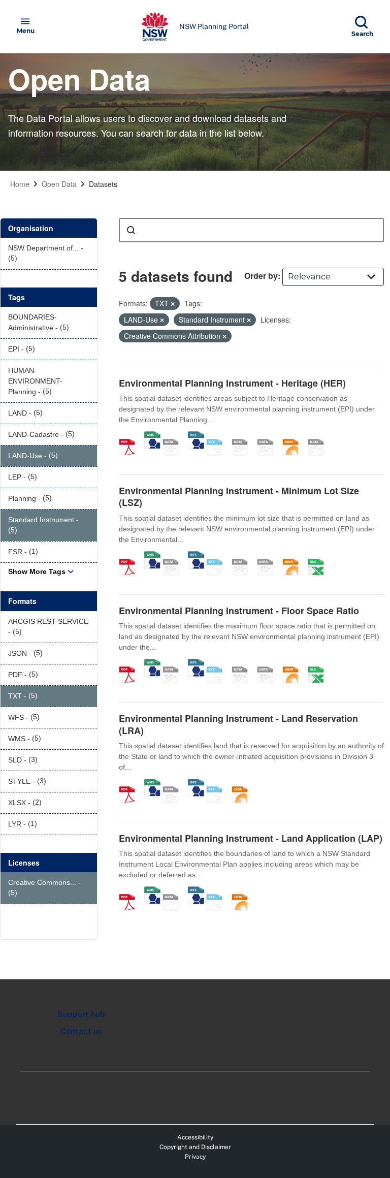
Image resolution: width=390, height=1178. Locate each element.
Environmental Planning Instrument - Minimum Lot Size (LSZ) (239, 496)
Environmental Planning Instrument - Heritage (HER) (232, 383)
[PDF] (130, 436)
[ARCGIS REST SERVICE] (174, 436)
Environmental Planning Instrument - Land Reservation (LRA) (238, 724)
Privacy (195, 1156)
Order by (261, 275)
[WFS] (196, 436)
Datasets (103, 184)
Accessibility (195, 1137)
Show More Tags (37, 571)
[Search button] (131, 230)
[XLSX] (319, 556)
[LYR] (319, 436)
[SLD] (268, 436)
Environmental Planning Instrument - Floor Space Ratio (239, 610)
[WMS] (152, 436)
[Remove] (173, 304)
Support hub (81, 1014)
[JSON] (294, 436)
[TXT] (218, 436)
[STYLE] (243, 436)
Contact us (81, 1031)
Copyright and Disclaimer (195, 1147)
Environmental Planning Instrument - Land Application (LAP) (250, 838)
